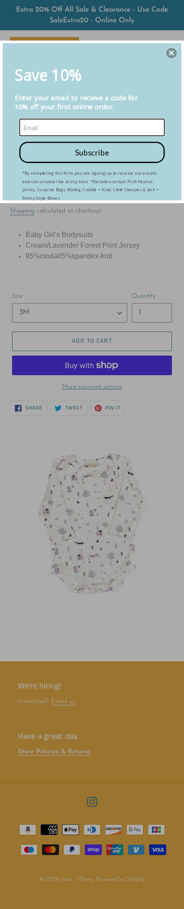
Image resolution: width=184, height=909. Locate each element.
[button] (171, 53)
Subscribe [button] (92, 151)
